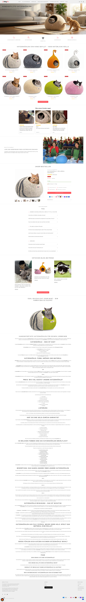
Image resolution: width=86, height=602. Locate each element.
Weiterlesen (16, 289)
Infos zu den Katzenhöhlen (43, 1)
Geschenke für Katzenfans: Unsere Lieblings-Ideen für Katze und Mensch (23, 286)
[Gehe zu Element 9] (39, 200)
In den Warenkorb (59, 192)
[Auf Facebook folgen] (2, 594)
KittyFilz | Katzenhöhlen (52, 169)
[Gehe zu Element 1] (16, 200)
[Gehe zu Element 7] (33, 200)
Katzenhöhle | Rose (74, 96)
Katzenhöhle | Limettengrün (53, 96)
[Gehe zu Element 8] (36, 200)
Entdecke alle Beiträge (43, 292)
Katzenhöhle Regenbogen (43, 462)
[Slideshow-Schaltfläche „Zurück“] (18, 120)
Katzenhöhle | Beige (33, 96)
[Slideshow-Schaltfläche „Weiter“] (67, 120)
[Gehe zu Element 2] (19, 200)
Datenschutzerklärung (81, 588)
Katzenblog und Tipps (54, 1)
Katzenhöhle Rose (43, 460)
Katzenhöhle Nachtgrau (43, 451)
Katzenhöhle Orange (43, 457)
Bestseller (34, 1)
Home (19, 1)
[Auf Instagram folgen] (4, 594)
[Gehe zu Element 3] (22, 200)
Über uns (62, 1)
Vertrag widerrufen (49, 587)
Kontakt (45, 585)
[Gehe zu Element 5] (27, 200)
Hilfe (67, 1)
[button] (2, 599)
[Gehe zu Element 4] (24, 200)
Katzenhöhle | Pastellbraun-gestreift (11, 96)
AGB (78, 585)
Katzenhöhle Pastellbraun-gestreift (43, 453)
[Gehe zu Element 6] (30, 200)
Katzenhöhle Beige (43, 455)
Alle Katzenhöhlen (26, 1)
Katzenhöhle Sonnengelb (43, 461)
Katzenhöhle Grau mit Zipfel (43, 452)
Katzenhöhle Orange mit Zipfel (43, 456)
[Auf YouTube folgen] (7, 594)
